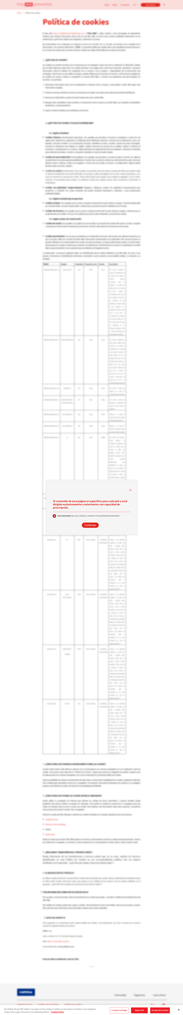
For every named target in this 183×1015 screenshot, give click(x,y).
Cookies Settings (119, 1010)
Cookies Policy (57, 1012)
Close (130, 490)
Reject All (139, 1010)
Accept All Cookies (160, 1010)
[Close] (179, 1010)
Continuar (90, 525)
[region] (91, 1010)
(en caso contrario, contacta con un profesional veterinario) (88, 516)
